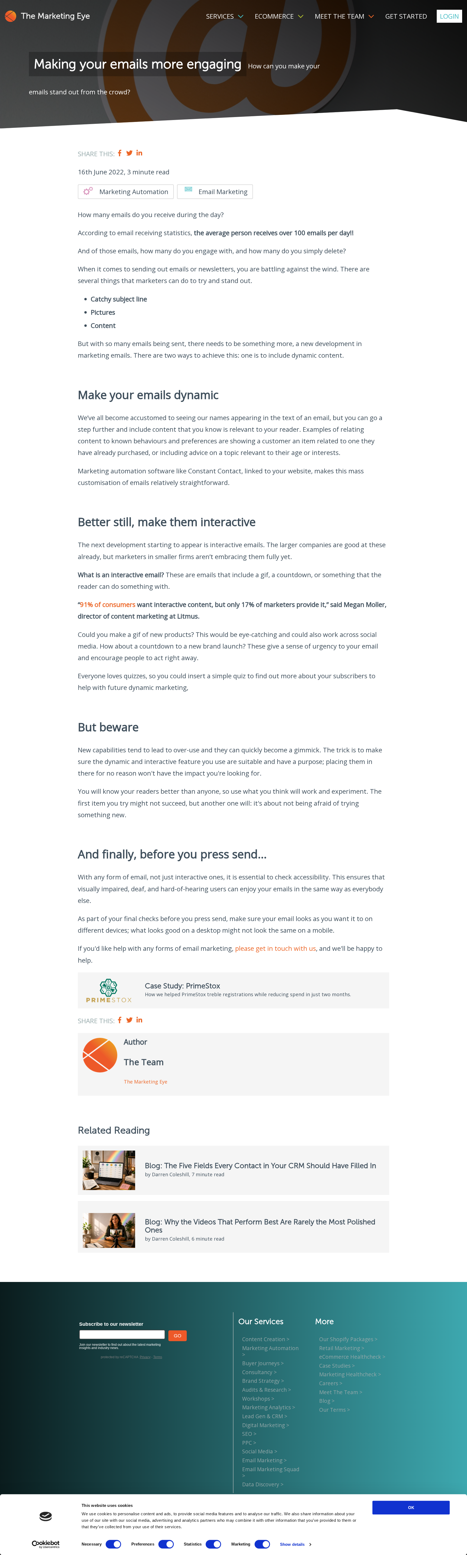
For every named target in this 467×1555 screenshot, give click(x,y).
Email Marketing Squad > (270, 1472)
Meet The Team (339, 16)
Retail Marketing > (341, 1348)
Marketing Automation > (270, 1351)
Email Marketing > (264, 1460)
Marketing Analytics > (268, 1407)
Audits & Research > (266, 1389)
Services (220, 16)
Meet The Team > (340, 1392)
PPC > (249, 1442)
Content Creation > (265, 1339)
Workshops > (258, 1398)
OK (411, 1507)
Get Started (406, 16)
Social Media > (259, 1451)
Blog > (327, 1400)
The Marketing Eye (55, 16)
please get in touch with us (275, 948)
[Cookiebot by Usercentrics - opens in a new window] (45, 1544)
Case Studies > (337, 1365)
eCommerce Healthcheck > (352, 1356)
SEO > (249, 1433)
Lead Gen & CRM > (264, 1416)
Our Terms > (334, 1409)
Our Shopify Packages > (348, 1339)
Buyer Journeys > (263, 1363)
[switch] (166, 1544)
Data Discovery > (262, 1484)
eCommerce (274, 16)
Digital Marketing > (265, 1425)
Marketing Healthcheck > (350, 1374)
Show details (292, 1544)
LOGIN (449, 16)
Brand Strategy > (263, 1381)
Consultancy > (259, 1372)
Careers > (330, 1383)
